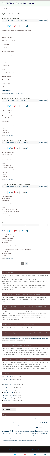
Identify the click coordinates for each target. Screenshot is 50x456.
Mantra (33, 449)
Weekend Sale (17, 438)
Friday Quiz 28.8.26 (7, 379)
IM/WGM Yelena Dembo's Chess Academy (18, 3)
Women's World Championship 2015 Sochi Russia (9, 440)
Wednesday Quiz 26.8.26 (9, 384)
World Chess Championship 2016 (21, 440)
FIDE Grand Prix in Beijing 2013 (15, 425)
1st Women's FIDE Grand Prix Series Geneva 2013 (9, 418)
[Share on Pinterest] (16, 26)
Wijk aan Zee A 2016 (30, 438)
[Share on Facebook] (4, 26)
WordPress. (38, 449)
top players (22, 93)
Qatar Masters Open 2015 (29, 431)
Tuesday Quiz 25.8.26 (8, 387)
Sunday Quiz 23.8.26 (8, 392)
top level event (16, 93)
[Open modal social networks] (27, 26)
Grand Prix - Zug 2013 (24, 428)
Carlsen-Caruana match (9, 422)
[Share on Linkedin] (23, 26)
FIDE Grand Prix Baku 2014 (6, 425)
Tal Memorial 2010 (9, 93)
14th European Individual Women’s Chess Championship (24, 418)
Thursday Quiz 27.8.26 (8, 382)
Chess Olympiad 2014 (22, 422)
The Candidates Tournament (36, 433)
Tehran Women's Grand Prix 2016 (27, 433)
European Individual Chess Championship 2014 (32, 422)
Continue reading (6, 90)
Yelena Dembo (6, 20)
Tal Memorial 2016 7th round (10, 18)
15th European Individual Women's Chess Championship (40, 418)
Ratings (38, 431)
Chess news (15, 423)
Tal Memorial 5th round (8, 223)
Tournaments (36, 436)
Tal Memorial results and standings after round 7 (16, 184)
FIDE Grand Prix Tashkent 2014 (25, 425)
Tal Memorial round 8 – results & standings (14, 140)
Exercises (43, 422)
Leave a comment (43, 20)
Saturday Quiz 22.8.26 (8, 395)
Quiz (35, 431)
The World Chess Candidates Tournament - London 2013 (24, 435)
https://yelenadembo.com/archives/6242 (16, 338)
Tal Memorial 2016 (24, 20)
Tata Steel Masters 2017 (6, 433)
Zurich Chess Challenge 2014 (31, 440)
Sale (41, 431)
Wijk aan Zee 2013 (23, 438)
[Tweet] (10, 26)
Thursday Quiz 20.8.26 (8, 400)
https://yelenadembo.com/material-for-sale (38, 338)
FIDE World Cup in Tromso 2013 (14, 428)
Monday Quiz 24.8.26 (8, 390)
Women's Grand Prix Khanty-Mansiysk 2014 (40, 438)
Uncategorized (25, 100)
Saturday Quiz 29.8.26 (8, 376)
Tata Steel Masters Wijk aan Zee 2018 (16, 433)
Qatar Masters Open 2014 (21, 431)
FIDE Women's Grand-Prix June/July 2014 (37, 425)
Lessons (28, 428)
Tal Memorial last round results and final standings (16, 98)
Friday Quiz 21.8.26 (7, 398)
